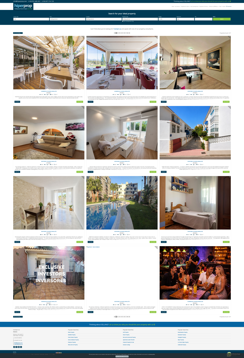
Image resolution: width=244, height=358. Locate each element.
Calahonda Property (182, 344)
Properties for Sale (185, 6)
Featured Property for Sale (128, 342)
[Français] (59, 353)
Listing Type (15, 16)
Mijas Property (181, 339)
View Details (79, 101)
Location (88, 16)
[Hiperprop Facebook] (16, 347)
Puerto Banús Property (73, 337)
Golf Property (125, 332)
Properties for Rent (203, 6)
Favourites (229, 6)
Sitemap (46, 354)
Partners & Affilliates (213, 6)
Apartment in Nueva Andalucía (195, 91)
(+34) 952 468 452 (34, 1)
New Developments (194, 6)
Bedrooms (179, 16)
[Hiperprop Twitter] (14, 347)
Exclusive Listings (126, 344)
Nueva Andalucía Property (73, 339)
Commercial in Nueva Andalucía (49, 91)
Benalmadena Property (182, 332)
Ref (195, 16)
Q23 (53, 354)
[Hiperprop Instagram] (21, 347)
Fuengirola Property (182, 337)
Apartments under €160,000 (128, 339)
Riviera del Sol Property (73, 344)
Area (51, 16)
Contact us (117, 29)
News (220, 6)
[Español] (58, 353)
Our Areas (177, 6)
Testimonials (36, 354)
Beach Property (126, 334)
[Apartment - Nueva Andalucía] (195, 62)
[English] (56, 353)
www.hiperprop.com (18, 344)
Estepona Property (72, 342)
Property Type (125, 16)
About (173, 6)
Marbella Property (71, 334)
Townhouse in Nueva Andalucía (49, 301)
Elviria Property (71, 332)
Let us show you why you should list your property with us (210, 1)
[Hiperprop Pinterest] (19, 347)
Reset (214, 16)
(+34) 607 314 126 (48, 1)
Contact (223, 6)
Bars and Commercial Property (129, 337)
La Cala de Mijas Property (183, 342)
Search (221, 19)
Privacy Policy (42, 354)
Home (32, 354)
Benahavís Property (182, 334)
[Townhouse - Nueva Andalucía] (48, 273)
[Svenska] (61, 353)
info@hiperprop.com (20, 1)
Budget (160, 16)
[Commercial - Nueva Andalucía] (48, 62)
